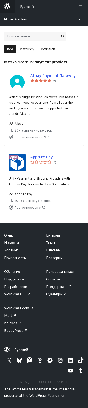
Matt (10, 315)
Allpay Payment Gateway (53, 75)
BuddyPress (16, 331)
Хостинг (11, 250)
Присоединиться (60, 271)
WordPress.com (18, 308)
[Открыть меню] (81, 6)
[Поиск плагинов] (62, 36)
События (53, 279)
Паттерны (54, 258)
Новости (11, 243)
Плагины (53, 250)
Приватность (15, 258)
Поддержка (14, 279)
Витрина (53, 235)
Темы (50, 243)
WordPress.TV (17, 294)
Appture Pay (41, 157)
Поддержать (59, 287)
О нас (9, 235)
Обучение (12, 271)
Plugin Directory (15, 19)
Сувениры (56, 294)
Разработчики (15, 287)
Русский (21, 350)
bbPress (13, 323)
